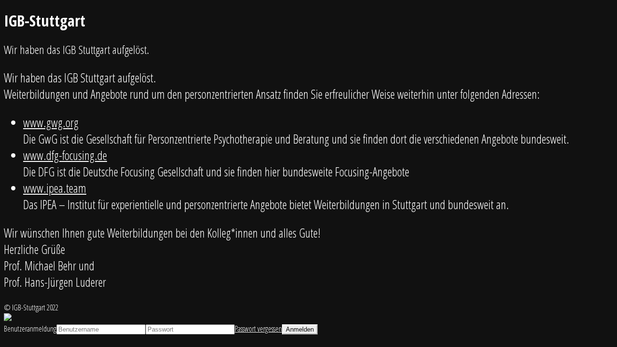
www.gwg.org (51, 122)
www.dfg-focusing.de (65, 155)
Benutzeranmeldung (30, 328)
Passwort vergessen (258, 328)
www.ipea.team (54, 188)
